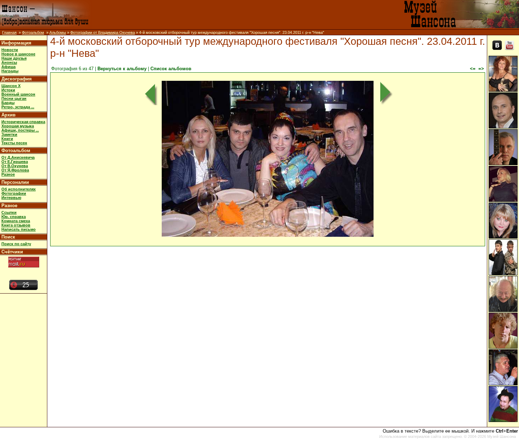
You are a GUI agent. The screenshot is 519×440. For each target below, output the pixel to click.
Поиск (8, 237)
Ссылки (9, 212)
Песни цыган (13, 98)
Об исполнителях (18, 189)
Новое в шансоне (18, 54)
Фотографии (13, 193)
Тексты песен (14, 143)
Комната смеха (15, 221)
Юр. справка (13, 217)
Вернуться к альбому (122, 68)
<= (473, 68)
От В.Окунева (14, 166)
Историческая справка (23, 122)
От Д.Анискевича (18, 157)
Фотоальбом (33, 32)
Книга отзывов (15, 225)
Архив (8, 114)
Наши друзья (13, 58)
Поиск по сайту (16, 244)
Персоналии (15, 182)
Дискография (16, 79)
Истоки (8, 90)
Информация (16, 43)
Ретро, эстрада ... (17, 107)
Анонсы (9, 62)
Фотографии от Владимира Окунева (102, 32)
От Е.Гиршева (14, 161)
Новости (9, 50)
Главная (9, 32)
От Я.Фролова (15, 170)
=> (481, 68)
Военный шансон (18, 94)
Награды (9, 71)
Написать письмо (18, 229)
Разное (8, 174)
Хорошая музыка (17, 126)
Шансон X (10, 86)
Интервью (11, 197)
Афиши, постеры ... (20, 130)
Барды (7, 103)
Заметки (9, 134)
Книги (7, 139)
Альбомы (57, 32)
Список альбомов (170, 68)
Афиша (8, 67)
